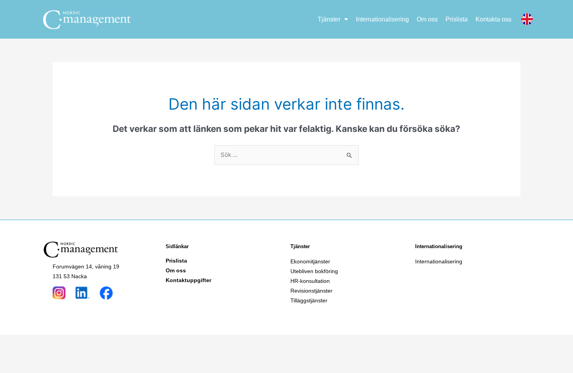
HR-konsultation (310, 281)
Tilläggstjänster (308, 300)
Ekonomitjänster (310, 261)
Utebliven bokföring (314, 271)
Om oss (427, 19)
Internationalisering (382, 19)
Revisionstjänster (311, 291)
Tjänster (329, 19)
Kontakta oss (493, 19)
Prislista (457, 19)
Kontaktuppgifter (188, 280)
